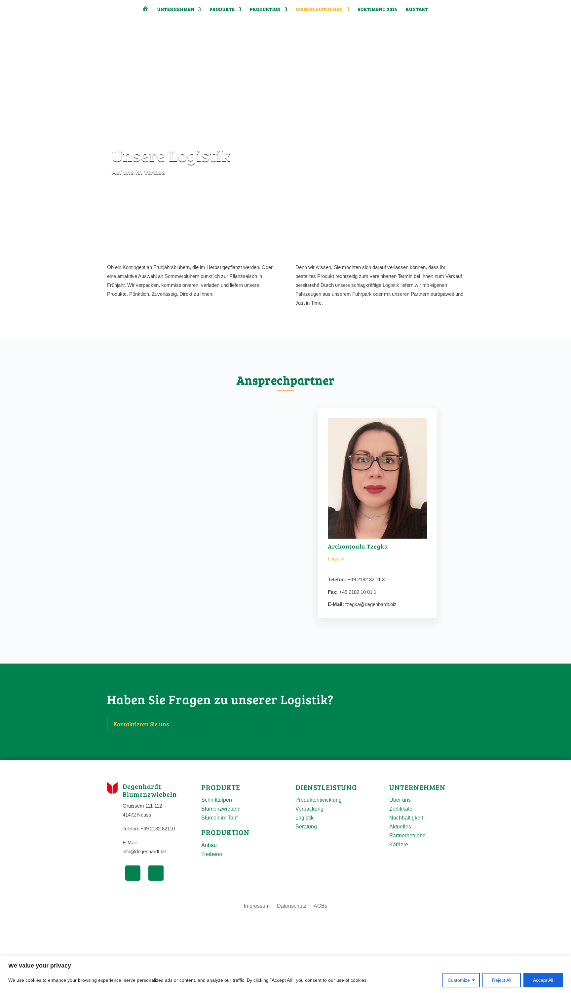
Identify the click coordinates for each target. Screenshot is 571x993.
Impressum (257, 906)
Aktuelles (400, 826)
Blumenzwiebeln (221, 809)
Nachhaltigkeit (406, 818)
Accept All (543, 980)
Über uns (400, 800)
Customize (459, 980)
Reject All (501, 980)
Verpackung (309, 809)
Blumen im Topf (219, 818)
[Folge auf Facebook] (132, 873)
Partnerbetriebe (407, 835)
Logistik (304, 818)
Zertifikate (400, 809)
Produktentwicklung (318, 800)
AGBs (320, 906)
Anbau (209, 845)
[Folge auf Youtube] (156, 873)
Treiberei (211, 854)
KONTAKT (417, 9)
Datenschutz (291, 906)
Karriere (398, 844)
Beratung (306, 826)
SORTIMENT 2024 (378, 9)
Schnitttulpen (216, 800)
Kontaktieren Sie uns (141, 724)
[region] (285, 974)
